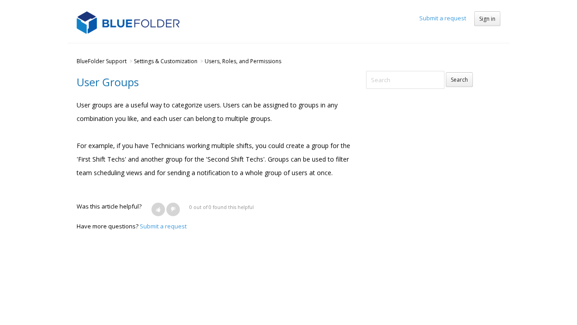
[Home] (128, 22)
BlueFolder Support (102, 61)
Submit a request (442, 18)
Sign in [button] (487, 19)
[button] (158, 209)
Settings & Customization (165, 61)
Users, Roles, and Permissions (243, 61)
